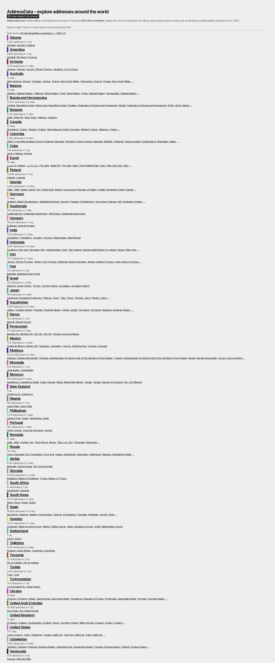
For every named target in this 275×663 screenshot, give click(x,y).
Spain (14, 507)
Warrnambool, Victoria (18, 81)
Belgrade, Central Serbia (19, 466)
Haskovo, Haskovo (47, 117)
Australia (16, 73)
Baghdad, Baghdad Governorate (23, 273)
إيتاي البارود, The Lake (38, 165)
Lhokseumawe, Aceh (56, 249)
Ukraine (16, 591)
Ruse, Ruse (30, 117)
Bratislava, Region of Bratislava (23, 478)
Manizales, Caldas (166, 141)
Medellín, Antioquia (113, 141)
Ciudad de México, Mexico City (22, 346)
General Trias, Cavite (17, 418)
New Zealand (20, 386)
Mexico (15, 338)
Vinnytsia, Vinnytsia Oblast (150, 598)
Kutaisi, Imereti (27, 189)
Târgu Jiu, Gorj (65, 442)
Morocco (16, 374)
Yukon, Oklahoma (32, 634)
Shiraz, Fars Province (45, 261)
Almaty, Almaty (69, 310)
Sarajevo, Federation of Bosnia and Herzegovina (92, 105)
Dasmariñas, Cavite (39, 418)
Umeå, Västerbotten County (108, 526)
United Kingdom (22, 615)
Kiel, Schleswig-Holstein (130, 201)
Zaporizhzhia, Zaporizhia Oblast (53, 598)
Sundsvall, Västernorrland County (24, 526)
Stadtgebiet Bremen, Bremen (54, 201)
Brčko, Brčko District (178, 105)
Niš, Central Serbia (42, 466)
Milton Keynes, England (91, 622)
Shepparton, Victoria (91, 81)
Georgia (15, 182)
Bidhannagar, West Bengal (67, 237)
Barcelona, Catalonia (17, 514)
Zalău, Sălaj (13, 442)
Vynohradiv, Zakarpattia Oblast (120, 598)
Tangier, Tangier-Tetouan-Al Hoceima (103, 382)
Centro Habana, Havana (19, 153)
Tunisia (15, 567)
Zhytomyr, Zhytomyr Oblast (21, 598)
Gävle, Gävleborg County (80, 526)
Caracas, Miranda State (19, 659)
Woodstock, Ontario (17, 129)
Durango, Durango (97, 346)
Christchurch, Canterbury (20, 394)
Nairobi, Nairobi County (19, 322)
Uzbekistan (18, 639)
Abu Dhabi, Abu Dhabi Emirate (23, 610)
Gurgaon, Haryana (42, 237)
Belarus (15, 86)
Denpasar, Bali (37, 249)
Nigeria (15, 398)
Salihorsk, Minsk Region (46, 93)
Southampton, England (39, 622)
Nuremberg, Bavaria (106, 201)
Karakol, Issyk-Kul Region (66, 334)
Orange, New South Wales (116, 81)
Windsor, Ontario (37, 129)
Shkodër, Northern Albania (21, 45)
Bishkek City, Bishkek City (20, 334)
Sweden (16, 519)
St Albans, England (16, 622)
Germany (17, 194)
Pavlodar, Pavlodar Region (47, 310)
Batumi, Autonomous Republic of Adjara (75, 189)
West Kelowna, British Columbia (63, 129)
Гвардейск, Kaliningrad (88, 454)
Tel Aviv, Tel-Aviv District (45, 286)
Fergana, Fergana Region (107, 647)
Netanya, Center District (19, 286)
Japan (14, 290)
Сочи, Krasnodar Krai (18, 454)
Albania (15, 37)
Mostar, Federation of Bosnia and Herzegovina (143, 105)
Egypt (14, 158)
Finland (15, 170)
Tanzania (17, 555)
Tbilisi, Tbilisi (13, 189)
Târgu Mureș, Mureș (45, 442)
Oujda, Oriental (47, 382)
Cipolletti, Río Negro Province (22, 57)
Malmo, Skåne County (54, 526)
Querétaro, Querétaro (50, 346)
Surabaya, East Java (17, 249)
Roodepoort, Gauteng (18, 490)
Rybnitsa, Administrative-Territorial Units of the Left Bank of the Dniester (76, 358)
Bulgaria (16, 110)
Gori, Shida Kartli (45, 189)
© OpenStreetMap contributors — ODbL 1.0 (43, 33)
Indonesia (17, 242)
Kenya (14, 314)
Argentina (17, 49)
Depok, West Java (127, 249)
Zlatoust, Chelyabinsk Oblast (116, 454)
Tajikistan (17, 543)
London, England (113, 622)
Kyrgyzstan (18, 326)
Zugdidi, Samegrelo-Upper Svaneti (115, 189)
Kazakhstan (19, 302)
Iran (13, 254)
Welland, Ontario (89, 129)
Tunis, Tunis (13, 574)
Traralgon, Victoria (40, 81)
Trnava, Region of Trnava (53, 478)
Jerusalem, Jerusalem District (74, 286)
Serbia (14, 459)
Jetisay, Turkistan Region (19, 310)
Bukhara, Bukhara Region (41, 647)
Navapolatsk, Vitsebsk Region (121, 93)
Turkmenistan (20, 579)
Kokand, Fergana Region (134, 647)
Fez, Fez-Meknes (133, 382)
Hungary (16, 218)
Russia (15, 447)
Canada (16, 122)
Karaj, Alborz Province (127, 261)
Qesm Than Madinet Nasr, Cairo (88, 165)
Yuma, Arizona (14, 634)
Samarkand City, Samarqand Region (74, 647)
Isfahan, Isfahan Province (101, 261)
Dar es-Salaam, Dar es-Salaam (23, 562)
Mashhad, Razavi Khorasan (72, 261)
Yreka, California (93, 634)
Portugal (16, 422)
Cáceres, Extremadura (64, 514)
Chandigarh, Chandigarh (19, 237)
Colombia (17, 134)
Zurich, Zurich (14, 538)
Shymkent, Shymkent (90, 310)
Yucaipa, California (52, 634)
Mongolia (17, 362)
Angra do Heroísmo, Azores (37, 430)
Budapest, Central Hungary (21, 225)
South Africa (19, 483)
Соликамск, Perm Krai (42, 454)
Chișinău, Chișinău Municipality (22, 358)
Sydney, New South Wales (65, 81)
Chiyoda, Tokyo (83, 298)
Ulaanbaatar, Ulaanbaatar (20, 370)
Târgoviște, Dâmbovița (85, 442)
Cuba (14, 146)
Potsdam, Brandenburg (82, 201)
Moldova (16, 350)
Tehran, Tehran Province (20, 261)
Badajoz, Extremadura (40, 514)
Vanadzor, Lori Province (65, 69)
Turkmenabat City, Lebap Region (23, 586)
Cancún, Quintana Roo (74, 346)
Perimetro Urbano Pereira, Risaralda (84, 141)
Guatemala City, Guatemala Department (27, 213)
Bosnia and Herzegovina (28, 98)
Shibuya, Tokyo (51, 298)
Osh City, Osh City (43, 334)
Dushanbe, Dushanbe (43, 550)
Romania (16, 434)
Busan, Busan (28, 502)
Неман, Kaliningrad (65, 454)
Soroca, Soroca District (230, 358)
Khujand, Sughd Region (19, 550)
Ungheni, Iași (26, 442)
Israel (14, 278)
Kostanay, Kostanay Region (116, 310)
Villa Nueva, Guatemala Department (67, 213)
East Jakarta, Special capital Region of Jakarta (92, 249)
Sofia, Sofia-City (15, 117)
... (132, 81)
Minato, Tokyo (99, 298)
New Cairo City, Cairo (117, 165)
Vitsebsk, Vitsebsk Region (20, 93)
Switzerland (19, 531)
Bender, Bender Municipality (202, 358)
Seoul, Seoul (13, 502)
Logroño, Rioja (106, 514)
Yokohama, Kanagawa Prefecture (24, 298)
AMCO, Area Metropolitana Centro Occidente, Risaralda (35, 141)
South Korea (19, 495)
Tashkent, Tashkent (17, 647)
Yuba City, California (74, 634)
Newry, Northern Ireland (65, 622)
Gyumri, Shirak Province (39, 69)
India (13, 230)
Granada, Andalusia (88, 514)
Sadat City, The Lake (60, 165)
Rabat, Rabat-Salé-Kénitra (69, 382)
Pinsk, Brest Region (70, 93)
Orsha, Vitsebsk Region (93, 93)
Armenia (16, 61)
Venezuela (18, 651)
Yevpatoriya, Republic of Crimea (86, 598)
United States (20, 627)
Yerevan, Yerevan (16, 69)
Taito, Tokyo (66, 298)
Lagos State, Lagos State (19, 406)
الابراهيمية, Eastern (16, 165)
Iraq (13, 266)
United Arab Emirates (26, 603)
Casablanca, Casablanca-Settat (23, 382)
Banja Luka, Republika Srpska (51, 105)
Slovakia (16, 471)
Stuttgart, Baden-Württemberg (22, 201)
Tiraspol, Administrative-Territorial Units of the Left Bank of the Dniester (150, 358)
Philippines (18, 410)
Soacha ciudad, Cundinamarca (140, 141)
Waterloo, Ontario (108, 129)
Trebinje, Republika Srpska (21, 105)
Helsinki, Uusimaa (16, 177)
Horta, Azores (14, 430)
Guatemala (18, 206)
